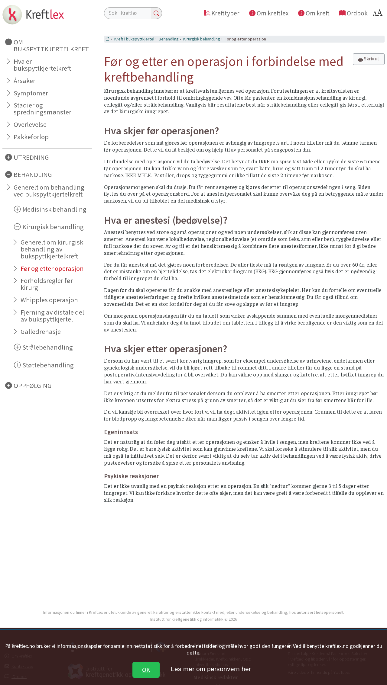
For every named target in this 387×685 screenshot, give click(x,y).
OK (146, 670)
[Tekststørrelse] (378, 14)
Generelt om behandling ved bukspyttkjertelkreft (49, 190)
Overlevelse (30, 124)
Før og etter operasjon (52, 268)
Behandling (168, 39)
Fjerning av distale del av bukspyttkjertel (52, 315)
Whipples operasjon (49, 300)
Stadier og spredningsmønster (42, 108)
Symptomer (31, 93)
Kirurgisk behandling (201, 39)
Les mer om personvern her (211, 668)
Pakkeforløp (31, 137)
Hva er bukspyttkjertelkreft (42, 64)
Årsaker (24, 80)
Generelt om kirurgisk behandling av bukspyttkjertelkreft (52, 249)
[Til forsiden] (47, 14)
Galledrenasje (41, 331)
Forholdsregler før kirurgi (47, 284)
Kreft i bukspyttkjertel (134, 39)
